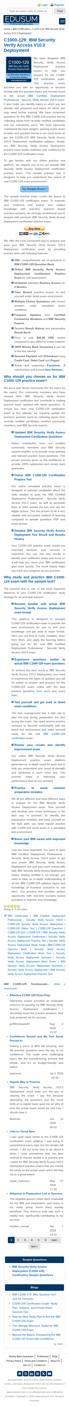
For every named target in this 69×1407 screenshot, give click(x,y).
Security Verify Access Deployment (28, 970)
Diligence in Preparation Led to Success (36, 1193)
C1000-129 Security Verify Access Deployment (35, 924)
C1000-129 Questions (50, 928)
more (60, 1344)
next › (55, 1239)
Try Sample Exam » (34, 188)
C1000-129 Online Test (21, 928)
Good (12, 906)
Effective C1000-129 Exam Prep (30, 995)
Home (7, 29)
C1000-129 (34, 932)
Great (15, 906)
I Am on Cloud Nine (22, 1131)
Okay (8, 906)
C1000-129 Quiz (17, 932)
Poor (5, 906)
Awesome (18, 906)
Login (44, 4)
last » (34, 1246)
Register (59, 4)
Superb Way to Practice (25, 1081)
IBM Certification (21, 29)
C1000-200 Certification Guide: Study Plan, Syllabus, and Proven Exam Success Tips (35, 1307)
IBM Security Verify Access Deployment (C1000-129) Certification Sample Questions (32, 1271)
